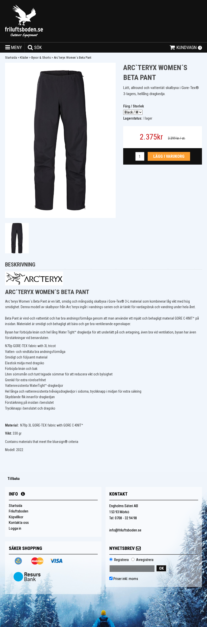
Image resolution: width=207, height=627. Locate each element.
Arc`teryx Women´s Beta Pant (72, 57)
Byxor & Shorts (41, 57)
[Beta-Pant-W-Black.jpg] (60, 140)
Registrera (121, 560)
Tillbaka (14, 479)
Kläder (24, 57)
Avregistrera (144, 560)
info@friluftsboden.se (125, 530)
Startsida (11, 57)
